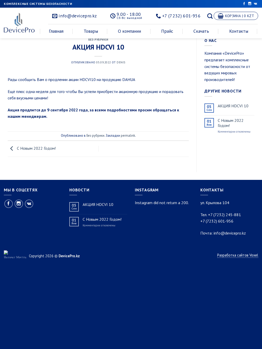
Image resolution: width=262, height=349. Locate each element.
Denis (121, 62)
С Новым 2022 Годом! (36, 148)
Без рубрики (98, 39)
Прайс (167, 31)
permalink (128, 135)
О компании (129, 31)
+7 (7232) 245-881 (224, 214)
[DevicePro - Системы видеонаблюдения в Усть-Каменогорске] (21, 22)
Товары (91, 31)
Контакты (238, 31)
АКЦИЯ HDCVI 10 (233, 105)
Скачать (201, 31)
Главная (56, 31)
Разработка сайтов (233, 255)
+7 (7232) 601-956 (216, 221)
